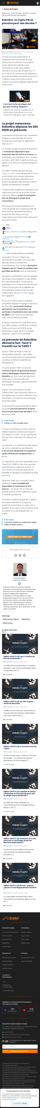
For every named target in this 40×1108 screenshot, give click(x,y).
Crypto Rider (25, 936)
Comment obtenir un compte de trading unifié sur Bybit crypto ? (20, 523)
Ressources (6, 13)
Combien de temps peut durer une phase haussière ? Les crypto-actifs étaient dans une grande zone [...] (20, 668)
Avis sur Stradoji (26, 961)
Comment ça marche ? (10, 932)
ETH (11, 144)
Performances (7, 936)
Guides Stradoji (7, 965)
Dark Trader (25, 939)
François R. (9, 662)
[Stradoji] (12, 3)
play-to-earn (9, 173)
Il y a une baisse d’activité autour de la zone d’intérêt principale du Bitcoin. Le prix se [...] (20, 899)
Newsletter (6, 943)
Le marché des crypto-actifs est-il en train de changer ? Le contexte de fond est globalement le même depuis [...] (20, 758)
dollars (10, 84)
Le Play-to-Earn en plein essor (16, 423)
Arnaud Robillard (9, 52)
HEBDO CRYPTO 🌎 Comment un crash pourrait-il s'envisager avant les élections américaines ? (20, 840)
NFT (32, 173)
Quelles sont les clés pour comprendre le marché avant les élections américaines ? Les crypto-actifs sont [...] (20, 713)
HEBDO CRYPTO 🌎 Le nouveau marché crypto (20, 747)
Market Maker (25, 943)
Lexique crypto (7, 968)
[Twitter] (16, 555)
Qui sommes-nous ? (28, 958)
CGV (3, 981)
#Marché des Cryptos (11, 619)
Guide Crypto (6, 947)
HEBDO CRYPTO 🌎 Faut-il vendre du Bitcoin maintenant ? (19, 657)
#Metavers (26, 619)
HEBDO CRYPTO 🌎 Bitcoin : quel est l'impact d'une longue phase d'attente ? (20, 887)
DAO (33, 373)
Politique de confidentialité (20, 1098)
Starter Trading (26, 932)
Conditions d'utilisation (9, 1099)
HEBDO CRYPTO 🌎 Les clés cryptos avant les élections (18, 702)
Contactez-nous (8, 991)
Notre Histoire (6, 939)
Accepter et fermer (19, 1104)
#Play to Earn (8, 623)
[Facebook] (20, 555)
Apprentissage (7, 961)
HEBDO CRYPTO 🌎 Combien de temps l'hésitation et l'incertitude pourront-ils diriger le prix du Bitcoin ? (20, 793)
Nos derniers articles (9, 958)
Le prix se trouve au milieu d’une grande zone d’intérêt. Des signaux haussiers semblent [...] (18, 852)
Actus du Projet (11, 9)
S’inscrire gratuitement (19, 1051)
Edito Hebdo (8, 674)
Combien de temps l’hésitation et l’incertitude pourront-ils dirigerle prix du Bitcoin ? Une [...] (19, 805)
